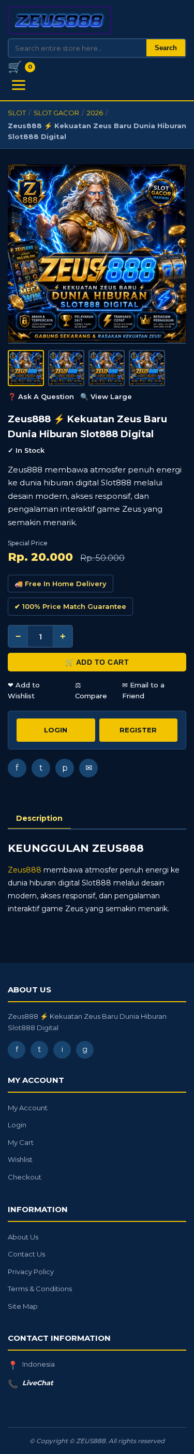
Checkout (24, 1177)
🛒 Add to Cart (97, 662)
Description (39, 818)
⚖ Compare (91, 690)
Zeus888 (24, 870)
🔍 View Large (106, 396)
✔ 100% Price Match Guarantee (70, 606)
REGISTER (138, 730)
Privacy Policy (31, 1271)
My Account (28, 1108)
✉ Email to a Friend (143, 690)
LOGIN (55, 730)
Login (17, 1125)
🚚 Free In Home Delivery (60, 583)
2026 (95, 113)
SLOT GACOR (56, 113)
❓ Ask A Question (41, 396)
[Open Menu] (18, 85)
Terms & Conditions (40, 1288)
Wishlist (20, 1159)
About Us (23, 1237)
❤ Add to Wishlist (24, 690)
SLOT (17, 113)
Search (166, 48)
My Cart (21, 1142)
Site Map (23, 1306)
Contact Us (26, 1254)
